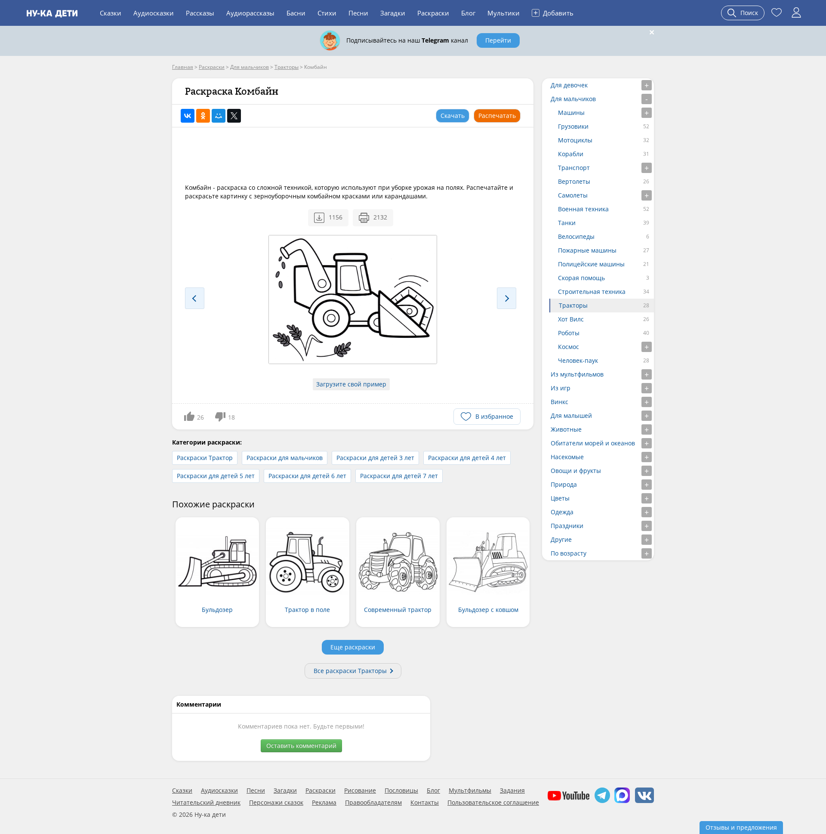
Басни (296, 13)
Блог (468, 13)
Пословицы (401, 791)
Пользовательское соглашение (493, 803)
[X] (234, 116)
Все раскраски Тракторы (350, 671)
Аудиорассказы (250, 13)
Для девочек (569, 85)
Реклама (324, 803)
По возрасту (568, 553)
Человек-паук (578, 360)
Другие (561, 539)
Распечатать (497, 115)
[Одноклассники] (203, 116)
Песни (358, 13)
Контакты (424, 803)
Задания (512, 791)
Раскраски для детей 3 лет (375, 458)
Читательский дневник (206, 803)
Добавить (553, 12)
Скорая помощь (581, 278)
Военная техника (583, 209)
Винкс (559, 402)
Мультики (503, 13)
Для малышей (571, 415)
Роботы (568, 333)
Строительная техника (592, 291)
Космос (568, 347)
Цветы (560, 498)
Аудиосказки (153, 13)
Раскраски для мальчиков (285, 458)
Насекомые (567, 457)
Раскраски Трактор (205, 458)
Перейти (498, 40)
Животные (566, 429)
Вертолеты (574, 181)
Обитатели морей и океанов (593, 443)
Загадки (392, 13)
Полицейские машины (591, 264)
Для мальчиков (573, 99)
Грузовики (573, 126)
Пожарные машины (587, 250)
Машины (571, 112)
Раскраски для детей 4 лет (467, 458)
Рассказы (200, 13)
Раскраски (433, 13)
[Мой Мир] (218, 116)
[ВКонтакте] (187, 116)
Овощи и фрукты (576, 470)
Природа (564, 484)
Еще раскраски (352, 647)
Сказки (110, 13)
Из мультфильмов (577, 374)
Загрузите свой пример (351, 384)
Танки (567, 223)
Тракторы (573, 305)
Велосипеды (576, 236)
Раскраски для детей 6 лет (307, 476)
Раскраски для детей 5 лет (216, 476)
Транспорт (574, 168)
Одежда (562, 512)
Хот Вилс (571, 319)
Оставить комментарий (301, 745)
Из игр (560, 388)
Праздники (567, 526)
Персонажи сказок (276, 803)
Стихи (326, 13)
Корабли (570, 154)
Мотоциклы (575, 140)
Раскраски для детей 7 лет (399, 476)
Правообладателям (373, 803)
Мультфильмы (470, 791)
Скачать (453, 115)
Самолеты (573, 195)
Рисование (360, 791)
